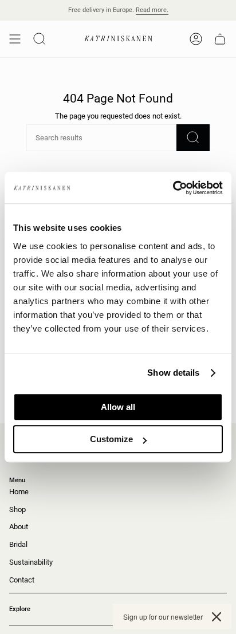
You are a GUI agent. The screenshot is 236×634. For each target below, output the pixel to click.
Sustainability (31, 562)
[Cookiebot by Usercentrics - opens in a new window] (173, 187)
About (18, 526)
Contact (21, 580)
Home (19, 491)
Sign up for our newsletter (163, 616)
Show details (173, 372)
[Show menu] (14, 39)
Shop (17, 509)
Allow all (118, 407)
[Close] (216, 616)
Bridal (18, 544)
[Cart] (220, 39)
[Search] (193, 137)
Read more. (152, 10)
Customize (111, 439)
